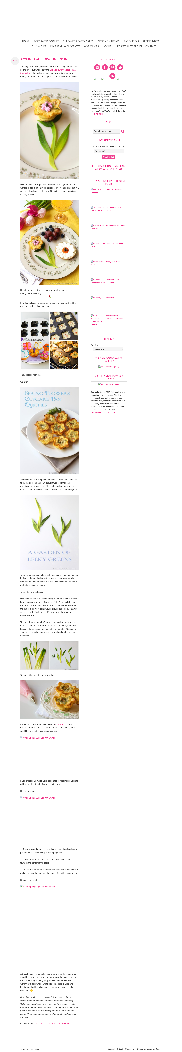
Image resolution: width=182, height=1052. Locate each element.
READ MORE (99, 114)
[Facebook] (104, 71)
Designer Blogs (153, 1049)
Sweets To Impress (91, 28)
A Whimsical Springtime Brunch (46, 59)
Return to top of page (29, 1049)
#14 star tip (60, 724)
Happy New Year (113, 262)
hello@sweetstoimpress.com (103, 412)
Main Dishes (52, 1024)
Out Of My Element (114, 190)
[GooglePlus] (104, 80)
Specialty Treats (108, 41)
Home (25, 41)
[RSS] (112, 80)
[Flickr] (97, 80)
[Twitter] (120, 71)
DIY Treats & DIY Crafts (64, 46)
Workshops (91, 46)
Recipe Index (149, 41)
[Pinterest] (112, 71)
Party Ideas (130, 41)
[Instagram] (97, 71)
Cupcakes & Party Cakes (78, 41)
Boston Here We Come (115, 226)
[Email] (120, 80)
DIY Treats (39, 1024)
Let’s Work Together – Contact (136, 46)
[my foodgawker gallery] (108, 367)
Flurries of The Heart (114, 244)
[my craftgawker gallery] (108, 384)
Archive (94, 345)
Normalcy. (110, 298)
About (107, 46)
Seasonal (64, 1024)
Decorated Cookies (45, 41)
